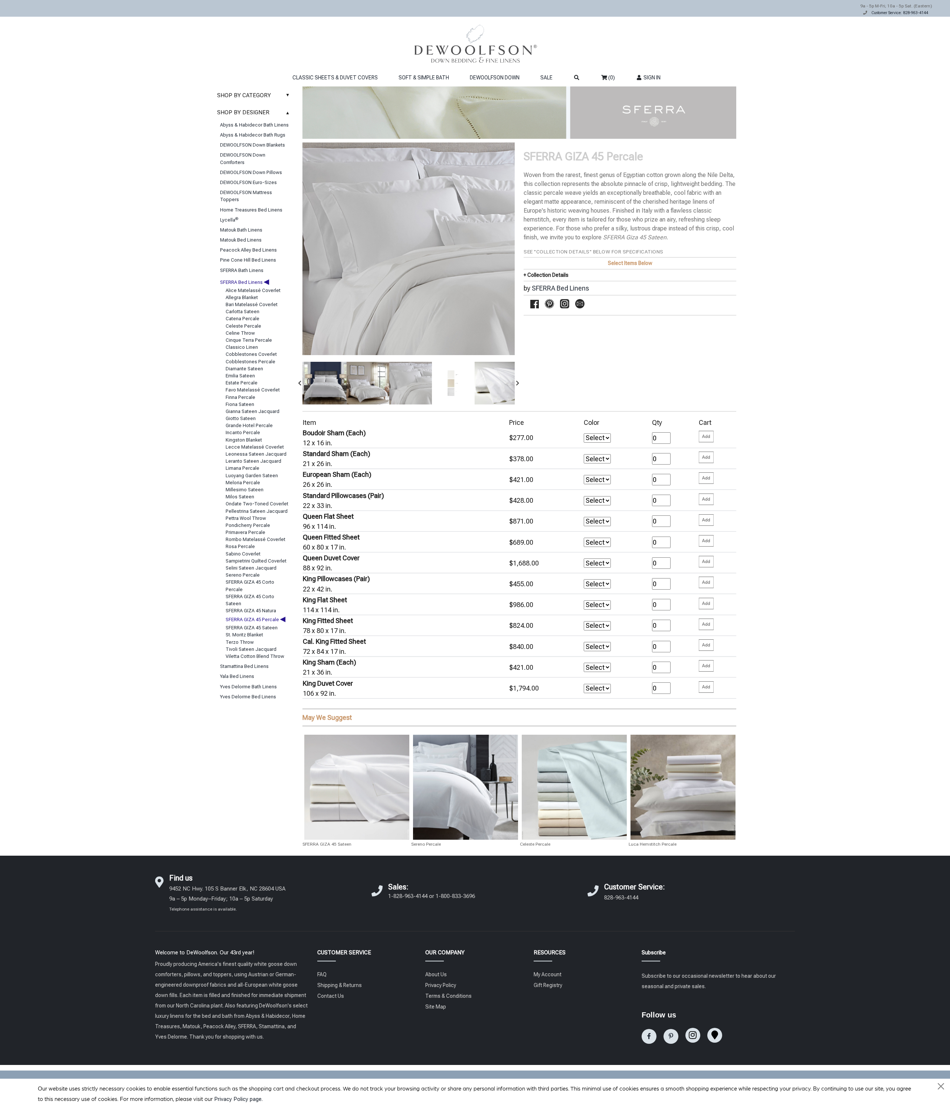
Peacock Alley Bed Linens (248, 250)
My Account (547, 974)
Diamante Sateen (244, 368)
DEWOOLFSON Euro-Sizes (248, 182)
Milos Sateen (240, 496)
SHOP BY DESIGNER (253, 112)
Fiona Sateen (240, 404)
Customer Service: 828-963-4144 (899, 12)
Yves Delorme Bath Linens (248, 686)
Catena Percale (242, 318)
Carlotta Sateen (242, 311)
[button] (300, 383)
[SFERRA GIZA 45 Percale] (323, 383)
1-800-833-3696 (455, 896)
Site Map (435, 1007)
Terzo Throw (240, 642)
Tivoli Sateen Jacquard (251, 649)
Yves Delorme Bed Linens (248, 696)
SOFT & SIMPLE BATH (424, 78)
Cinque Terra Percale (249, 340)
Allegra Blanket (242, 297)
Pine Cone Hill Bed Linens (248, 260)
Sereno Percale (243, 575)
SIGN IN (651, 78)
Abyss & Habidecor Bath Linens (254, 125)
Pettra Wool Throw (246, 518)
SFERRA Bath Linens (241, 270)
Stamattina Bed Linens (244, 666)
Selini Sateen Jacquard (251, 568)
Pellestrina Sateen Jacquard (257, 511)
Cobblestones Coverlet (251, 354)
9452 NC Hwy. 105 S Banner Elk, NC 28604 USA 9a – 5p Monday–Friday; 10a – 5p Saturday (227, 898)
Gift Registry (548, 985)
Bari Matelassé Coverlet (252, 304)
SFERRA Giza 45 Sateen (634, 237)
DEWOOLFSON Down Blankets (252, 145)
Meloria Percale (243, 482)
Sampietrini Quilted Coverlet (256, 561)
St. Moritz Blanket (244, 634)
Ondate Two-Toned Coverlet (257, 504)
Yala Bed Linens (237, 676)
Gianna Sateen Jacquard (252, 411)
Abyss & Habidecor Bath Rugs (252, 135)
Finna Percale (240, 397)
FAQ (322, 974)
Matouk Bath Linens (241, 230)
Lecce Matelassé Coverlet (255, 447)
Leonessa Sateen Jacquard (256, 454)
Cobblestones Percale (250, 361)
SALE (546, 78)
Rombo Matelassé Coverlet (255, 539)
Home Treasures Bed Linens (251, 210)
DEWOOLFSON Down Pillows (251, 172)
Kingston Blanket (244, 440)
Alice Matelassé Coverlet (253, 290)
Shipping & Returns (339, 985)
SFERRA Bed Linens (244, 282)
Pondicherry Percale (248, 525)
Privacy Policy (440, 985)
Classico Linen (242, 347)
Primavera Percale (245, 532)
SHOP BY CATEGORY (253, 95)
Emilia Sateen (240, 375)
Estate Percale (242, 383)
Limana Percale (242, 468)
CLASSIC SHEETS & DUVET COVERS (335, 78)
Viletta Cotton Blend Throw (255, 656)
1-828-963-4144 (408, 896)
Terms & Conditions (448, 996)
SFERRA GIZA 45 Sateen (252, 627)
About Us (436, 974)
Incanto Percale (243, 432)
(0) (611, 78)
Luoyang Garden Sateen (252, 475)
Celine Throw (240, 333)
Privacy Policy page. (238, 1099)
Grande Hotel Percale (249, 425)
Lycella (229, 220)
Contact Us (330, 996)
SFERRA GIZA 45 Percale (255, 619)
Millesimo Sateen (244, 489)
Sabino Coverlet (243, 554)
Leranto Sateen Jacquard (253, 461)
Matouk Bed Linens (241, 240)
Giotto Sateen (241, 418)
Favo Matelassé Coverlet (253, 390)
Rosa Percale (240, 546)
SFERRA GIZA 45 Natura (251, 610)
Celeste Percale (243, 326)
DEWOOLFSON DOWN (495, 78)
